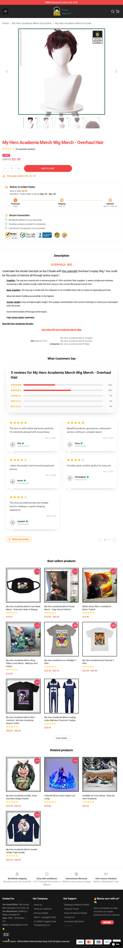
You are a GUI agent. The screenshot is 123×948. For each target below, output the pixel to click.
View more (61, 738)
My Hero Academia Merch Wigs (74, 344)
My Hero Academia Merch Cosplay (76, 338)
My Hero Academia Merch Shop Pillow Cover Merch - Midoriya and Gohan (22, 663)
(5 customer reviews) (25, 149)
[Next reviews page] (114, 540)
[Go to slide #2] (46, 123)
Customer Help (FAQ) (74, 921)
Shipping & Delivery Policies (76, 904)
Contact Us (69, 917)
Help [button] (117, 944)
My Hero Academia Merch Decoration (32, 23)
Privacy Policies (41, 913)
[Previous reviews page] (99, 540)
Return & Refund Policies (75, 913)
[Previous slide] (7, 71)
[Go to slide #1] (30, 123)
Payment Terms (71, 909)
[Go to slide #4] (77, 123)
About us (38, 904)
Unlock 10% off (6, 934)
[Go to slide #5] (93, 123)
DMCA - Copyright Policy (45, 917)
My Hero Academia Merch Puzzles (73, 23)
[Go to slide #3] (61, 123)
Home (5, 23)
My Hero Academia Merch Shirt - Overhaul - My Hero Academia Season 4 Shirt (21, 720)
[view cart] (117, 11)
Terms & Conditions (43, 909)
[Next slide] (116, 71)
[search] (113, 11)
